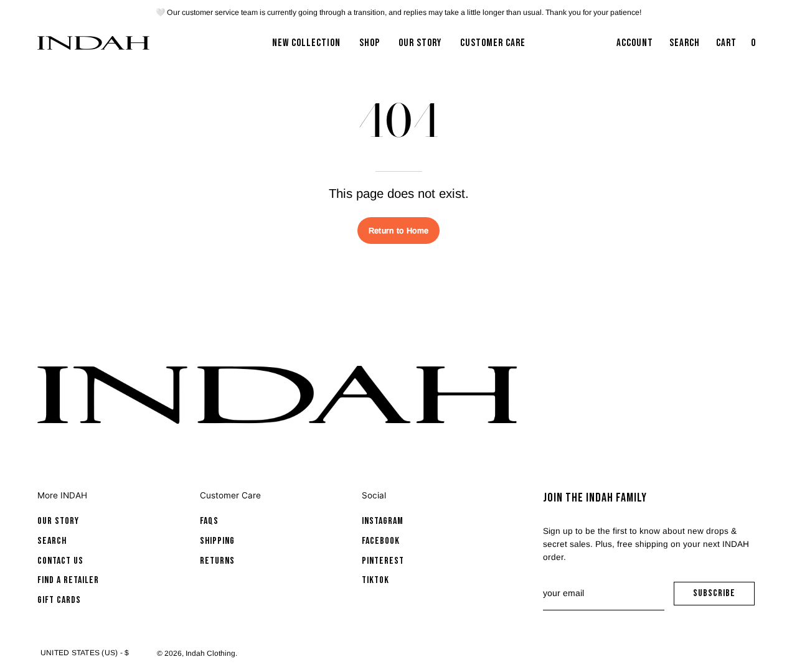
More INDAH (62, 495)
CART (737, 47)
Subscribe (724, 596)
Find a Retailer (68, 580)
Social (374, 495)
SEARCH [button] (687, 47)
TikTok (375, 580)
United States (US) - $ (84, 652)
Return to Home (398, 230)
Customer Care (230, 495)
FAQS (209, 521)
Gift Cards (59, 600)
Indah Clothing (210, 653)
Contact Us (60, 561)
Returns (217, 561)
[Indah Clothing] (93, 43)
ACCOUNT (634, 47)
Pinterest (383, 561)
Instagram (382, 521)
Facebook (381, 541)
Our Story (58, 521)
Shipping (217, 541)
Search (52, 541)
